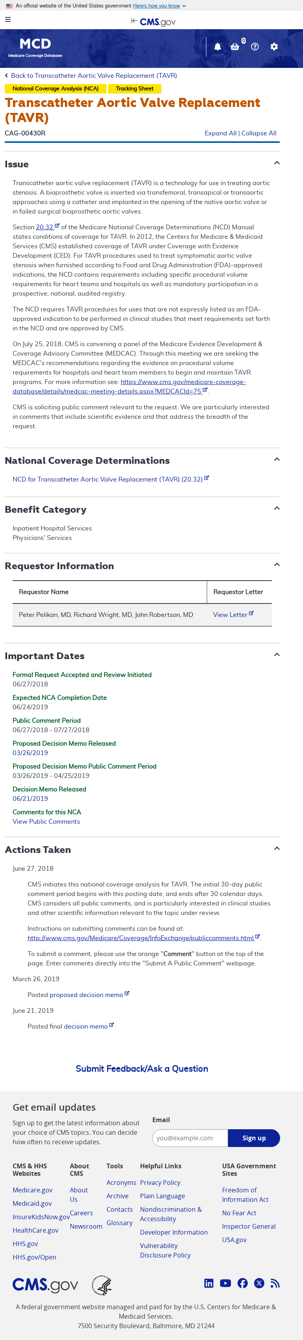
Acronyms (122, 1182)
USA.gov (234, 1239)
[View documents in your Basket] (235, 48)
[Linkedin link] (208, 1284)
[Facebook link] (243, 1284)
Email (161, 1119)
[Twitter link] (259, 1284)
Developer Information (174, 1232)
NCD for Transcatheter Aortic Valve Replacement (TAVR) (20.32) (108, 479)
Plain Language (162, 1196)
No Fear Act (239, 1213)
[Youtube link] (225, 1284)
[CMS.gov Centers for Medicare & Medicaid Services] (151, 22)
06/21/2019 (30, 799)
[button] (218, 48)
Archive (118, 1196)
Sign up (254, 1138)
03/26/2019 (30, 753)
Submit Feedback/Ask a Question (142, 1069)
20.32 (45, 227)
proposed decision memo (87, 995)
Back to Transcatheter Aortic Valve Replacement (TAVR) (94, 76)
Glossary (120, 1222)
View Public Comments (46, 822)
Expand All (221, 133)
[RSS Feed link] (275, 1284)
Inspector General (249, 1226)
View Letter (231, 615)
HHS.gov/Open (34, 1257)
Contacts (120, 1209)
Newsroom (86, 1226)
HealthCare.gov (35, 1230)
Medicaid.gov (32, 1203)
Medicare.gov (32, 1190)
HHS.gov (25, 1243)
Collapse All (259, 133)
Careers (81, 1213)
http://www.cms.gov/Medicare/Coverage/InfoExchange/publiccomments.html (141, 938)
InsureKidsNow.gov (41, 1217)
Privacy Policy (160, 1182)
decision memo (86, 1026)
